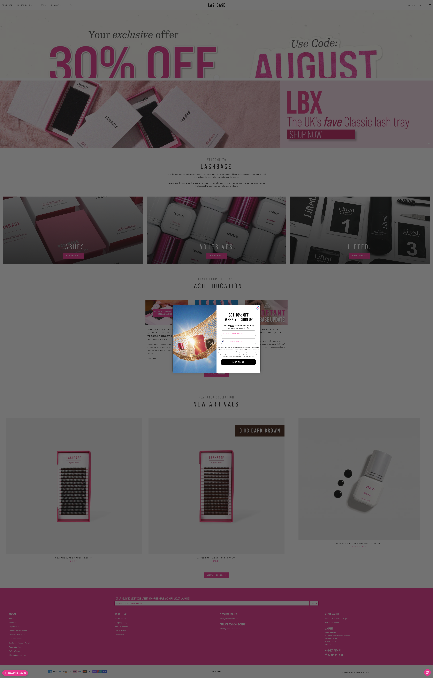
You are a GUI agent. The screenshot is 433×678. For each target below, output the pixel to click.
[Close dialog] (257, 307)
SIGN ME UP (238, 362)
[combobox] (225, 341)
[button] (15, 673)
